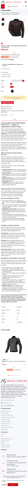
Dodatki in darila (4, 413)
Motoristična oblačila (15, 12)
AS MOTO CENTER (5, 12)
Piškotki (2, 443)
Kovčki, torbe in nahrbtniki (7, 415)
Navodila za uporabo (5, 447)
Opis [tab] (14, 119)
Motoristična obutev (5, 423)
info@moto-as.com (7, 403)
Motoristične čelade (5, 419)
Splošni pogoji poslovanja (6, 438)
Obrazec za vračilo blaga (12, 466)
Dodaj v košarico (14, 346)
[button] (8, 375)
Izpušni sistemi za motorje (7, 427)
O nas (2, 436)
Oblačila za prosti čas (6, 411)
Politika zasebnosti (5, 440)
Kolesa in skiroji (4, 429)
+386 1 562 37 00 (10, 405)
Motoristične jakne (6, 14)
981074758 (8, 108)
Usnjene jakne (15, 14)
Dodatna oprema (5, 425)
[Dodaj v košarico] (14, 345)
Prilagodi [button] (4, 484)
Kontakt (2, 434)
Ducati (11, 106)
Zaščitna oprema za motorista (8, 417)
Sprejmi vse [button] (12, 484)
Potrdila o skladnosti (5, 445)
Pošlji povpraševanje (7, 102)
